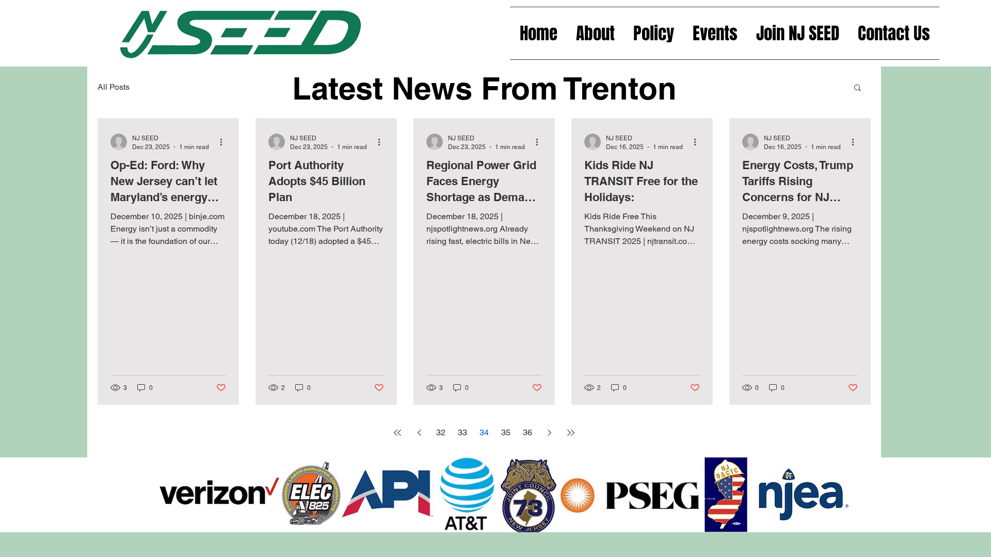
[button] (857, 88)
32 (440, 432)
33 (462, 432)
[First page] (397, 432)
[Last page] (571, 432)
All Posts (114, 87)
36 (527, 432)
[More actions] (224, 142)
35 (505, 432)
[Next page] (549, 432)
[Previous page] (419, 432)
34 (484, 432)
